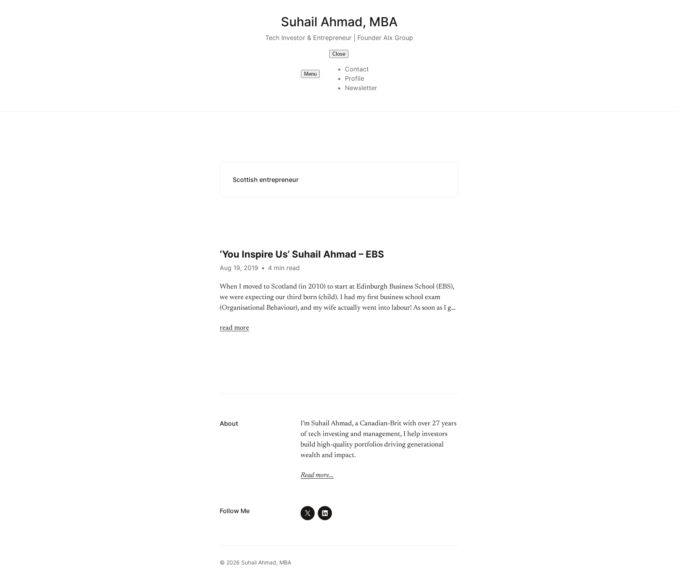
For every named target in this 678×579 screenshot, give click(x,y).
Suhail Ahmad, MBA (339, 21)
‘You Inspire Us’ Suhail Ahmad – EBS (302, 254)
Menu (310, 74)
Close (338, 54)
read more (234, 328)
